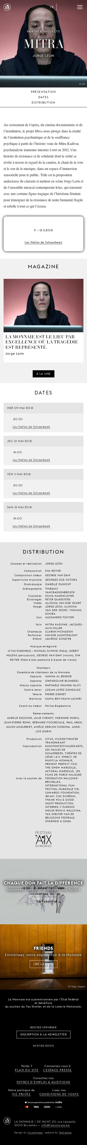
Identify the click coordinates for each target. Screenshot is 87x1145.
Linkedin (68, 1052)
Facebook (18, 1052)
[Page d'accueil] (7, 7)
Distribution (44, 102)
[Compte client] (62, 7)
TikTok (38, 1052)
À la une (43, 373)
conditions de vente (59, 1094)
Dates (43, 97)
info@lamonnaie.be (55, 1125)
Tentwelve (65, 1132)
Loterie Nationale (52, 1014)
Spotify (58, 1052)
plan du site (27, 1070)
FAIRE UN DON (43, 898)
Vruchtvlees (35, 1132)
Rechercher (71, 7)
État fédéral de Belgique (28, 1014)
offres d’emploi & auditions (43, 1082)
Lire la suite (43, 964)
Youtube (48, 1052)
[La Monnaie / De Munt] (7, 1120)
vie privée (21, 1094)
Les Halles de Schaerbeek (43, 242)
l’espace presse (57, 1070)
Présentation (43, 91)
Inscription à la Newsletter (43, 1034)
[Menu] (79, 7)
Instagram (28, 1052)
